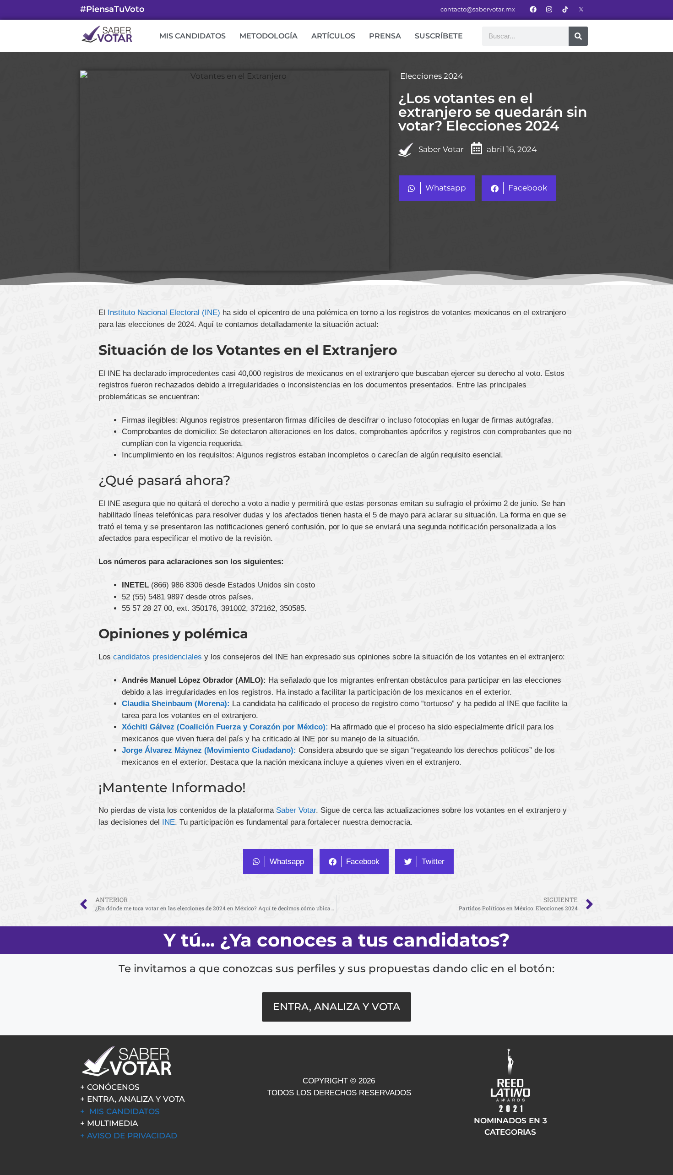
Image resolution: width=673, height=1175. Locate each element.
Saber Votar (296, 810)
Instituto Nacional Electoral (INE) (164, 312)
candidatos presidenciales (158, 657)
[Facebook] (533, 9)
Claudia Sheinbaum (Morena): (177, 703)
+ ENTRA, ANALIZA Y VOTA (132, 1099)
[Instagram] (549, 9)
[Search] (578, 36)
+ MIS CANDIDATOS (120, 1111)
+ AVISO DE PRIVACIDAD (128, 1135)
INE (168, 822)
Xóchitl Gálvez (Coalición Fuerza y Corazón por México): (225, 727)
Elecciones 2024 (431, 76)
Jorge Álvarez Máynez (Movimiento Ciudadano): (210, 750)
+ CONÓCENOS (110, 1087)
